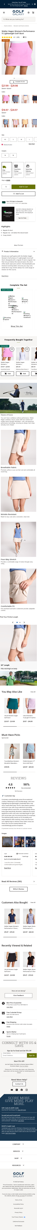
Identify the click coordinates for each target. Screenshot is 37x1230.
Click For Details (24, 1066)
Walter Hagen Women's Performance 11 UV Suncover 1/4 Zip (22, 363)
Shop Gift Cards (22, 1110)
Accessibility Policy (18, 1204)
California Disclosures (18, 1222)
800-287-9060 (21, 1196)
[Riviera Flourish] (15, 123)
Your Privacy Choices (17, 1217)
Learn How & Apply (10, 1133)
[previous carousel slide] (4, 4)
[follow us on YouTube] (12, 1090)
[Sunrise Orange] (25, 123)
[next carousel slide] (32, 4)
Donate (8, 1036)
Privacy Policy (18, 1212)
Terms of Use (18, 1200)
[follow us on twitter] (17, 1090)
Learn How (24, 203)
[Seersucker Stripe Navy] (15, 99)
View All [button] (32, 692)
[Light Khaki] (25, 99)
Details (8, 1027)
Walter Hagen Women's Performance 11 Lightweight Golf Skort (6, 363)
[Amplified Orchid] (6, 99)
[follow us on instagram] (26, 1090)
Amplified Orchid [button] (5, 369)
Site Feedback (18, 1226)
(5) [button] (25, 37)
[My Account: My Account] (28, 12)
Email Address (7, 1053)
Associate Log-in (18, 1208)
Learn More (10, 1007)
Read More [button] (5, 276)
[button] (18, 81)
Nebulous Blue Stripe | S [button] (22, 369)
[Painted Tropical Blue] (6, 123)
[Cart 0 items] (33, 12)
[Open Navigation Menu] (4, 12)
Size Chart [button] (32, 144)
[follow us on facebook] (21, 1090)
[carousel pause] (35, 4)
